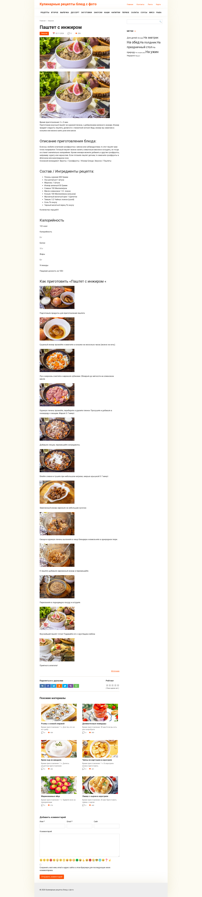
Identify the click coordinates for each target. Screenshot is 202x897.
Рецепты (45, 12)
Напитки (115, 12)
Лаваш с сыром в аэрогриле (95, 796)
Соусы (144, 12)
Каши (107, 12)
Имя (42, 821)
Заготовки (86, 12)
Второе (54, 12)
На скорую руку (140, 52)
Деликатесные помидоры (94, 724)
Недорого (131, 56)
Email (69, 821)
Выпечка (64, 12)
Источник (115, 671)
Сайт (96, 821)
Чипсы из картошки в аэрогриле (97, 760)
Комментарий (46, 831)
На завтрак (151, 37)
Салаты (135, 12)
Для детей (132, 38)
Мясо (151, 12)
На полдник (148, 42)
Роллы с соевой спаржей (52, 724)
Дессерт (75, 12)
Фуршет (138, 56)
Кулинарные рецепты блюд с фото (68, 4)
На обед (133, 42)
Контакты (140, 4)
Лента (150, 4)
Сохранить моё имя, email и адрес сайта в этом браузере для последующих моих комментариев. (75, 868)
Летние (140, 38)
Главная (130, 4)
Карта (158, 4)
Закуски (98, 12)
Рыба (158, 12)
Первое (125, 12)
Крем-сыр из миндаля (51, 760)
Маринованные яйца (50, 796)
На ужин (152, 52)
